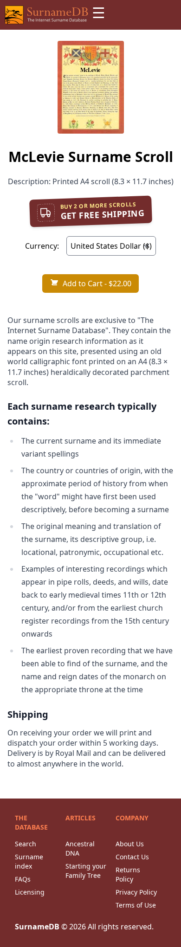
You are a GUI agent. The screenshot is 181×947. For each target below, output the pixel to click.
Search (25, 843)
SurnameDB (37, 926)
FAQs (23, 879)
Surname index (29, 861)
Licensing (30, 892)
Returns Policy (128, 874)
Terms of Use (136, 905)
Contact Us (132, 856)
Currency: (42, 246)
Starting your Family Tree (85, 871)
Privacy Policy (136, 892)
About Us (130, 843)
